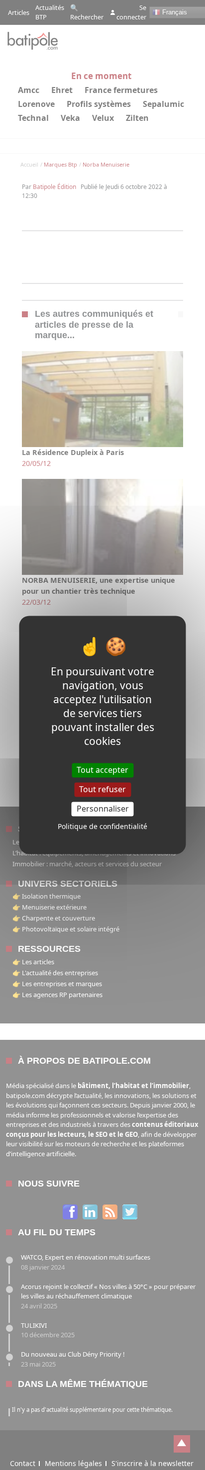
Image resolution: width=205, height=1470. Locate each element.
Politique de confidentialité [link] (102, 826)
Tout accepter (102, 769)
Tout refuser (102, 789)
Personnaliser (103, 808)
